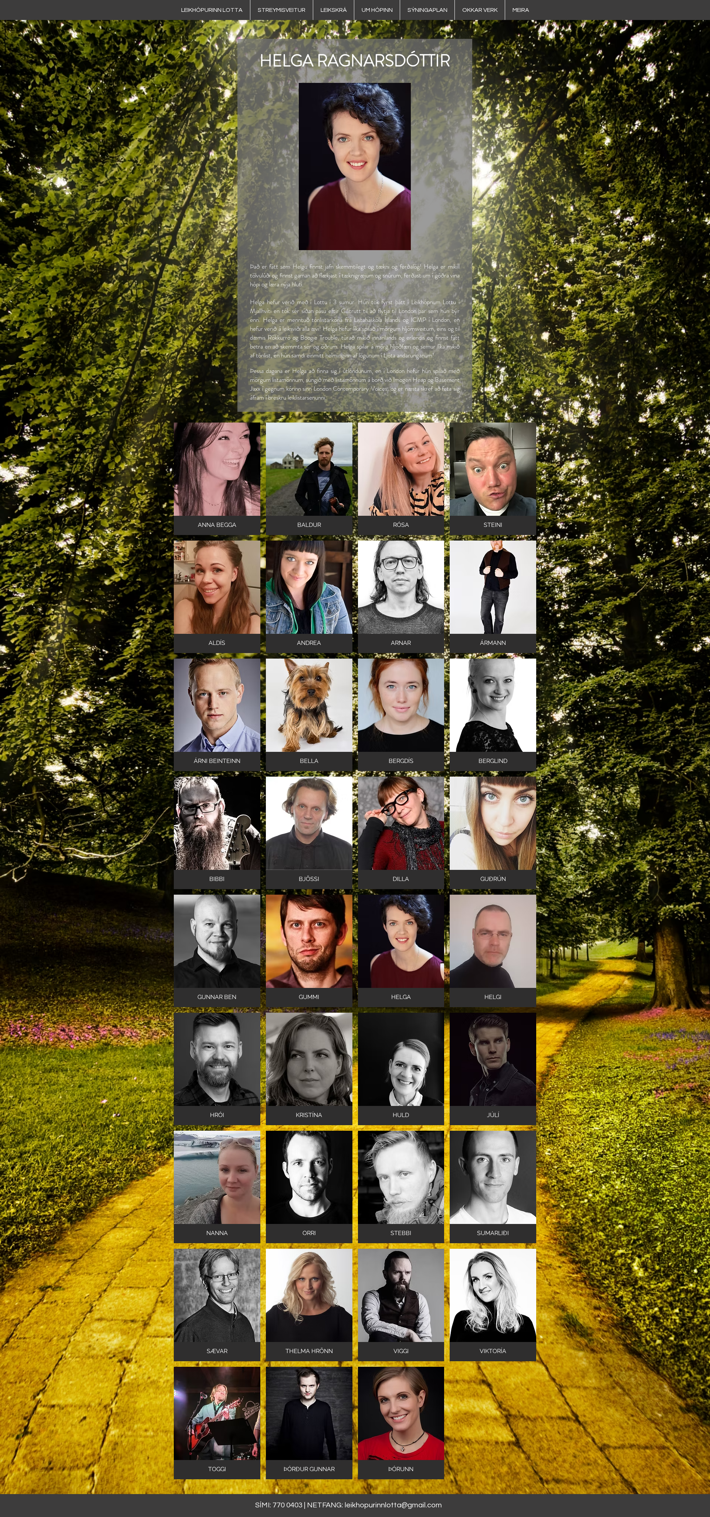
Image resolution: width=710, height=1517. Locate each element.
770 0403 (287, 1505)
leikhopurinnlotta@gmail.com (393, 1505)
